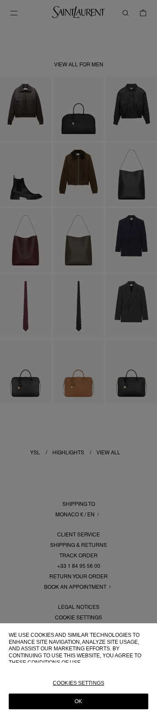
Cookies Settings (78, 683)
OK (78, 701)
